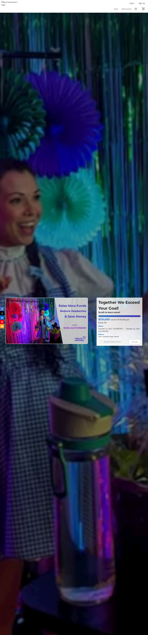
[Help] (136, 9)
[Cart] (143, 9)
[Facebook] (2, 309)
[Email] (2, 326)
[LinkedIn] (2, 317)
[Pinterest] (2, 322)
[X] (2, 313)
